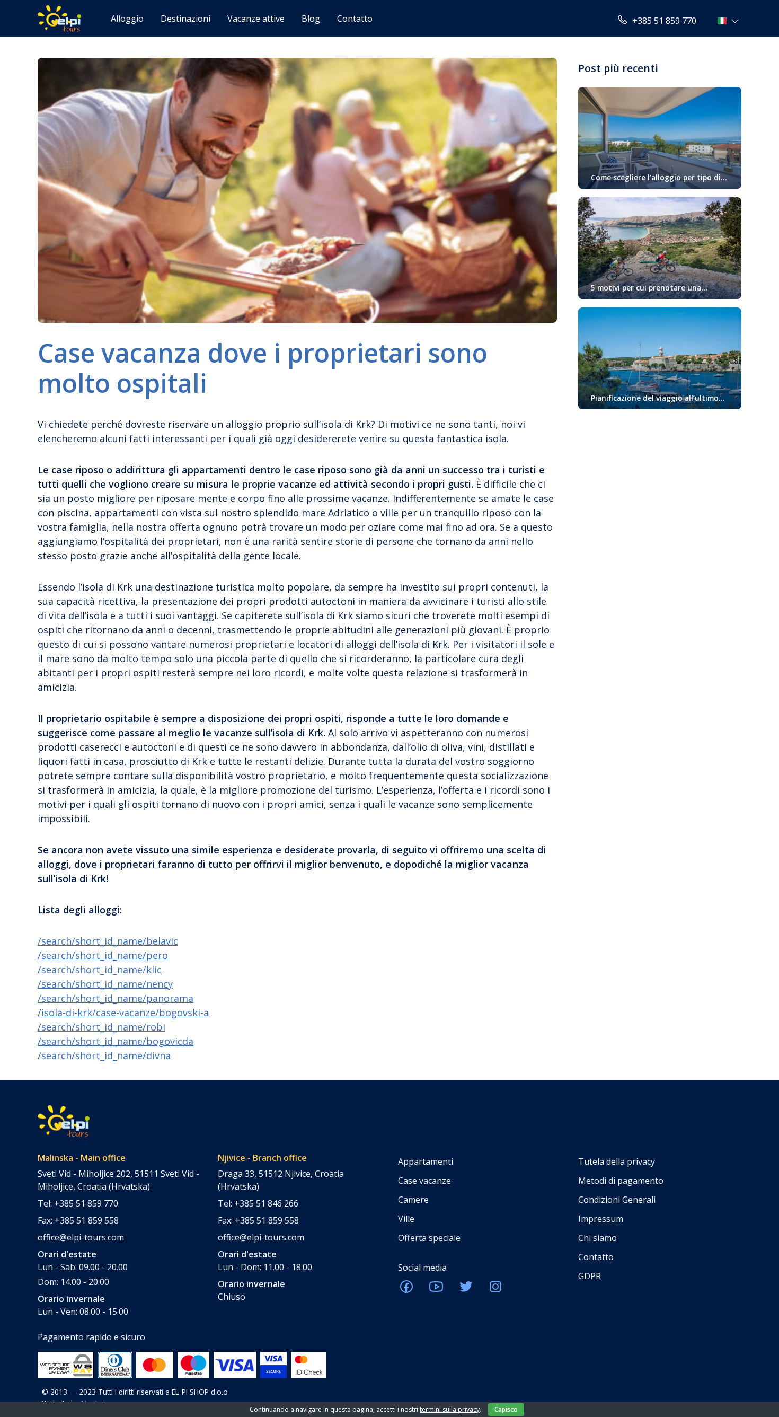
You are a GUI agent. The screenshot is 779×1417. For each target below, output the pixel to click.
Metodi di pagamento (620, 1180)
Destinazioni (185, 18)
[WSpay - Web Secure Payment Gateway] (66, 1364)
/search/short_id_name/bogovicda (115, 1041)
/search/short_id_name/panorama (115, 998)
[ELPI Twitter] (465, 1290)
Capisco (506, 1409)
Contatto (355, 18)
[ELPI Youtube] (436, 1290)
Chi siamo (597, 1238)
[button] (729, 20)
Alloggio (127, 18)
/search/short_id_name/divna (104, 1055)
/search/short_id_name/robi (101, 1026)
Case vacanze (424, 1180)
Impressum (600, 1219)
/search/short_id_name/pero (103, 955)
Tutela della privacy (616, 1161)
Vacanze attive (256, 18)
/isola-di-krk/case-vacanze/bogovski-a (123, 1012)
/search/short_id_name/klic (100, 969)
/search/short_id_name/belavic (108, 941)
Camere (413, 1199)
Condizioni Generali (617, 1199)
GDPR (589, 1276)
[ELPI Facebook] (406, 1290)
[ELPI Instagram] (495, 1290)
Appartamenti (425, 1161)
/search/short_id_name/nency (105, 984)
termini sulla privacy (450, 1409)
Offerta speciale (429, 1238)
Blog (311, 18)
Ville (406, 1219)
